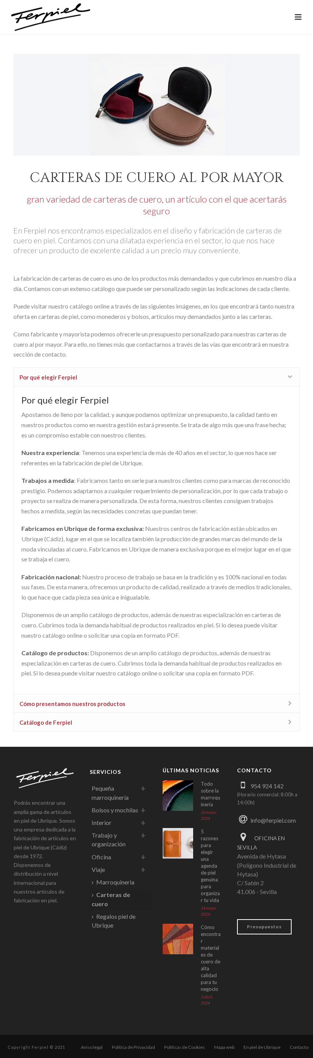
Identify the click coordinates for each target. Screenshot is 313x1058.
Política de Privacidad (133, 1047)
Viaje (98, 869)
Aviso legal (92, 1047)
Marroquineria (115, 882)
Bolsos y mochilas (115, 810)
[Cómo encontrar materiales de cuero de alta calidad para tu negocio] (178, 939)
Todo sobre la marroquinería (210, 794)
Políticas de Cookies (184, 1047)
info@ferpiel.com (273, 820)
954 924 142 (267, 785)
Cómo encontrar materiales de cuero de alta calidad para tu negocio (211, 958)
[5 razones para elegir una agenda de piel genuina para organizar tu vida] (178, 843)
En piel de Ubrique (262, 1047)
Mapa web (224, 1047)
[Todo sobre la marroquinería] (178, 795)
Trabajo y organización (109, 839)
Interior (101, 822)
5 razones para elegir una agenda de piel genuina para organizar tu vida (210, 865)
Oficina (101, 856)
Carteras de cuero (111, 899)
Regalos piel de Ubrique (114, 921)
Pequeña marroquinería (110, 793)
